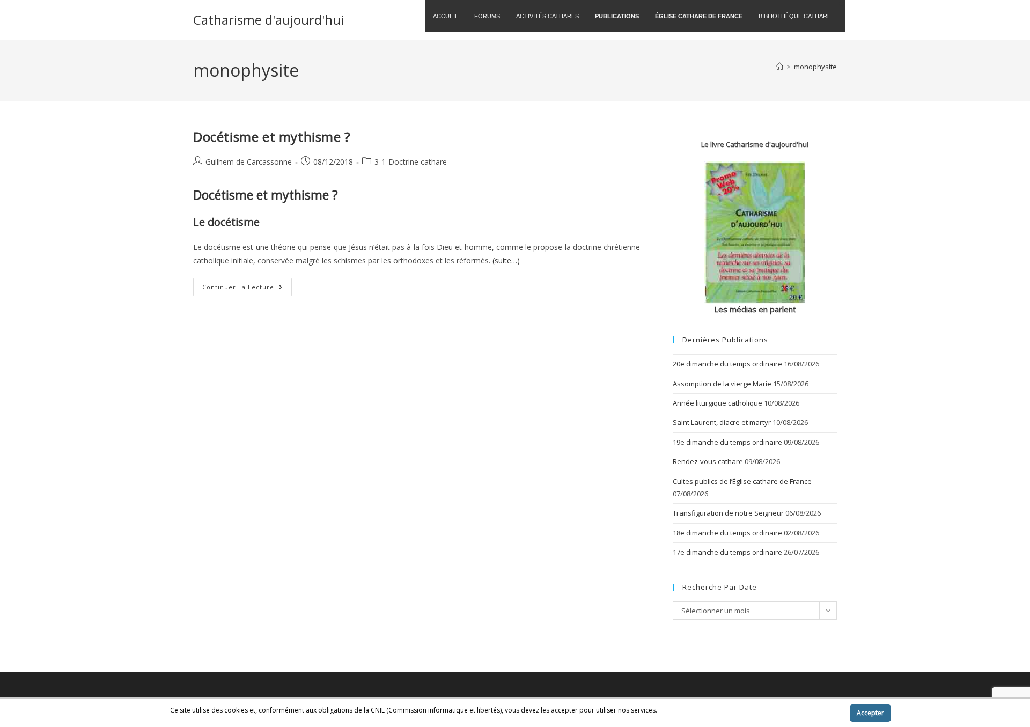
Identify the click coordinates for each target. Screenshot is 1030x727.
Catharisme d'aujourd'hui (268, 19)
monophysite (815, 66)
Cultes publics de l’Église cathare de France (742, 481)
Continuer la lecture (247, 289)
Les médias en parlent (755, 309)
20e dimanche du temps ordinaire (727, 364)
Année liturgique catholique (717, 403)
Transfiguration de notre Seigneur (728, 513)
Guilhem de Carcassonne (248, 162)
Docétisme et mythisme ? (272, 136)
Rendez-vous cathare (708, 461)
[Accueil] (779, 66)
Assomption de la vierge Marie (722, 383)
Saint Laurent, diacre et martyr (722, 422)
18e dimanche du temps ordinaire (727, 533)
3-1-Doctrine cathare (410, 162)
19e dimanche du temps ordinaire (727, 442)
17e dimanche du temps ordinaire (727, 552)
